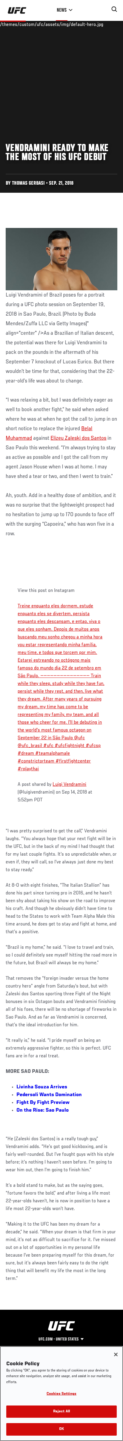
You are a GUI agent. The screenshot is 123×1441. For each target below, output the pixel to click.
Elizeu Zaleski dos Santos (78, 438)
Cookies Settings (61, 1394)
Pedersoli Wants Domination (49, 1095)
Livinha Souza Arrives (41, 1087)
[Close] (115, 1354)
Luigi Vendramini (69, 784)
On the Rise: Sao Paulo (42, 1110)
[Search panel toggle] (114, 9)
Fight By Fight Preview (43, 1102)
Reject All (61, 1412)
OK (61, 1429)
